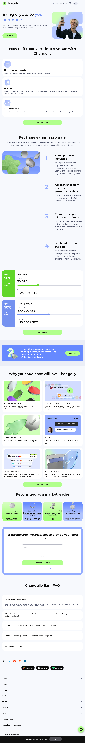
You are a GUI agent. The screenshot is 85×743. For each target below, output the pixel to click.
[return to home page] (10, 3)
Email (25, 547)
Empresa (48, 555)
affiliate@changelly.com (32, 357)
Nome (25, 555)
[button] (55, 739)
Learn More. (44, 739)
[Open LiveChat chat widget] (81, 729)
